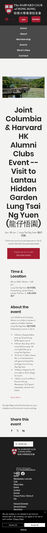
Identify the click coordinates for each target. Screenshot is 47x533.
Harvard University (21, 503)
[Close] (44, 514)
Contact (23, 55)
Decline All (13, 525)
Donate (17, 493)
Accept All (34, 525)
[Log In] (6, 19)
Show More (15, 397)
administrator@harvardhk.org (27, 470)
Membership (23, 39)
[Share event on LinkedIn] (23, 431)
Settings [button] (23, 529)
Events (23, 44)
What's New (23, 50)
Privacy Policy (18, 519)
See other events (23, 255)
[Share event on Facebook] (12, 431)
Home (23, 28)
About (23, 33)
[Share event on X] (18, 431)
